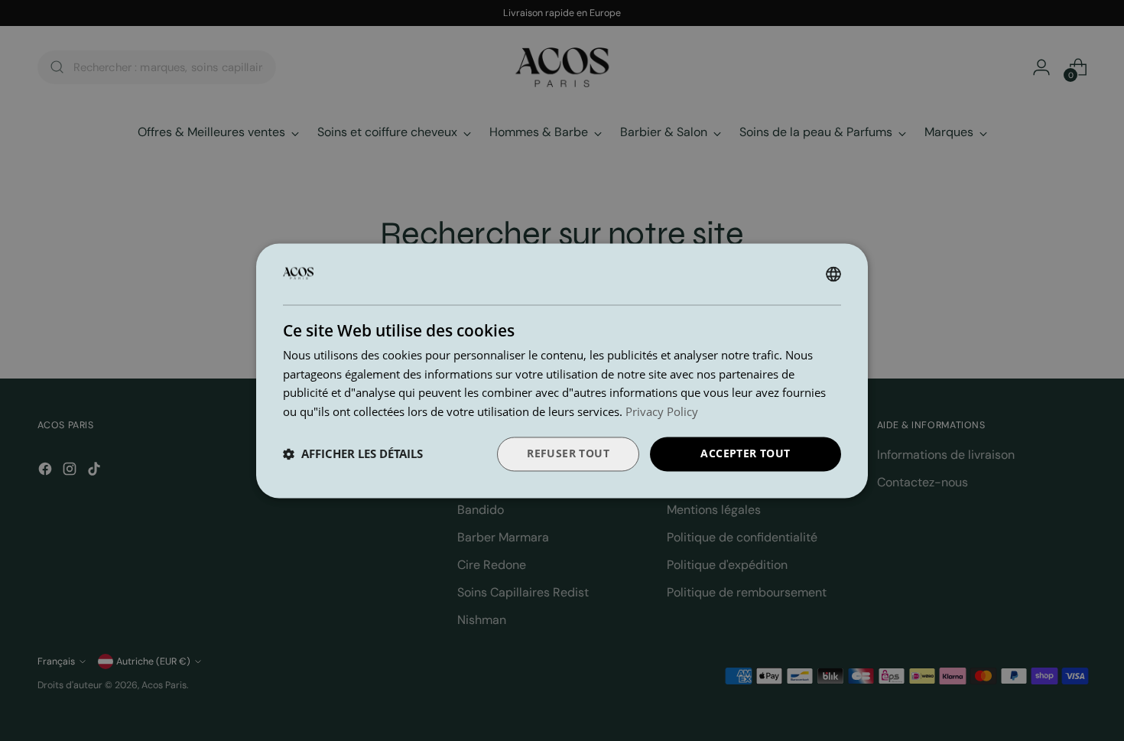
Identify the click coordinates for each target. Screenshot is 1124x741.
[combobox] (833, 273)
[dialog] (562, 370)
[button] (353, 454)
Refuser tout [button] (568, 453)
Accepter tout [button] (745, 453)
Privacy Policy (661, 412)
